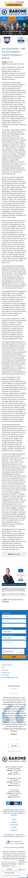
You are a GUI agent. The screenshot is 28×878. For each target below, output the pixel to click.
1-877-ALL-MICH (15, 771)
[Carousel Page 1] (10, 739)
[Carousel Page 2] (14, 739)
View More (14, 746)
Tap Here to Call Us (14, 5)
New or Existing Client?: (8, 635)
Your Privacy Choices (16, 841)
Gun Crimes (5, 675)
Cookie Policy (9, 843)
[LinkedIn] (16, 803)
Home (4, 18)
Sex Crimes (5, 670)
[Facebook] (8, 803)
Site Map (14, 827)
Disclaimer (14, 822)
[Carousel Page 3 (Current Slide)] (18, 739)
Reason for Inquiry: (7, 629)
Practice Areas (7, 665)
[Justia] (20, 803)
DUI (3, 668)
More (20, 18)
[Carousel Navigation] (14, 739)
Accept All (9, 869)
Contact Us (12, 18)
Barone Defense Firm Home (14, 12)
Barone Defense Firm (19, 869)
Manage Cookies (19, 843)
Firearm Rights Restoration (10, 677)
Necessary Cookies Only (9, 873)
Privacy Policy (14, 825)
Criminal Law (6, 672)
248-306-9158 (16, 774)
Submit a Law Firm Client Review (14, 751)
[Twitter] (12, 803)
